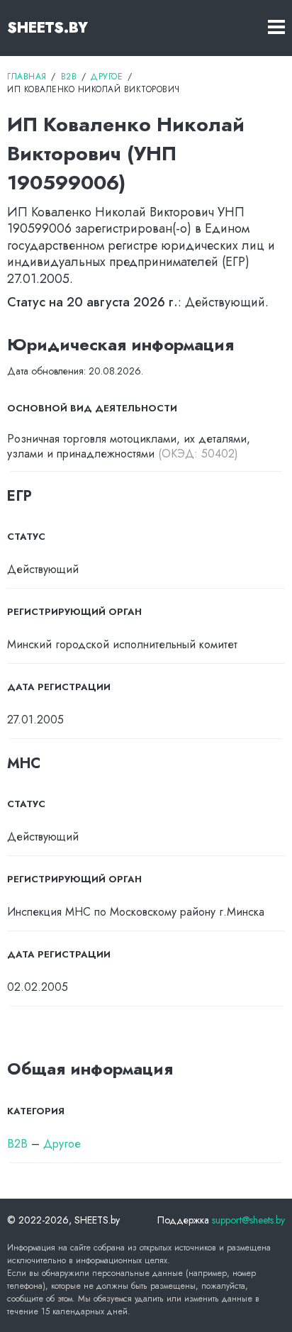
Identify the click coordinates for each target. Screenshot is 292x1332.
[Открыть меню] (276, 28)
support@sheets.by (248, 1220)
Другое (62, 1144)
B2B (17, 1144)
